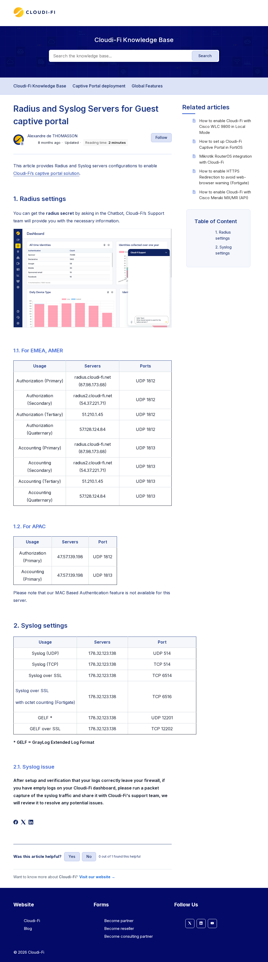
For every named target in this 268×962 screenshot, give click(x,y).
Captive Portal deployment (98, 85)
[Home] (34, 16)
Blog (28, 928)
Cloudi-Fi (32, 920)
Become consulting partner (128, 936)
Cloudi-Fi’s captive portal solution (46, 173)
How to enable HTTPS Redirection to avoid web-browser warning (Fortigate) (224, 177)
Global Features (147, 85)
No (89, 856)
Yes (72, 856)
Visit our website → (97, 877)
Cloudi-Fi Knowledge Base (39, 85)
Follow (161, 137)
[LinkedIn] (31, 822)
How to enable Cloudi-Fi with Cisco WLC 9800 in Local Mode (225, 126)
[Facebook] (15, 822)
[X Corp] (23, 822)
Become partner (118, 920)
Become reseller (119, 928)
